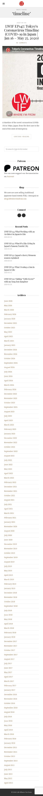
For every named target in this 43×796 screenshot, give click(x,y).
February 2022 (10, 482)
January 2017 (9, 690)
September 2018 (10, 606)
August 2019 (9, 562)
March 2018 (9, 628)
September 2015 (10, 761)
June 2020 (8, 540)
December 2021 (10, 487)
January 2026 (9, 319)
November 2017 (10, 646)
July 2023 (8, 416)
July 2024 (8, 372)
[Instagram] (24, 215)
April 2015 (8, 783)
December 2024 (10, 349)
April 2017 (8, 677)
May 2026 (8, 305)
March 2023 (9, 425)
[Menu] (3, 3)
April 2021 (8, 509)
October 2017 (9, 650)
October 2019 (9, 553)
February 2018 (10, 632)
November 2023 (10, 398)
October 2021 (9, 495)
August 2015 (9, 765)
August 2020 (9, 531)
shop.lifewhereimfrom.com (15, 199)
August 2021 (9, 500)
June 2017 (8, 668)
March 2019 (9, 579)
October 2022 (9, 447)
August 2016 (9, 712)
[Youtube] (19, 215)
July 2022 (8, 460)
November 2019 (10, 548)
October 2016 (9, 703)
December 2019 (10, 544)
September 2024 (10, 363)
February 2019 (10, 584)
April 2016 (8, 730)
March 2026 (9, 310)
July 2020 (8, 535)
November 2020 (10, 526)
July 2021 (8, 504)
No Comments (21, 42)
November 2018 (10, 597)
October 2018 (9, 601)
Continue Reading (21, 136)
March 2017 (9, 681)
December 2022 (10, 438)
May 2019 (8, 570)
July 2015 (8, 769)
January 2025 (9, 345)
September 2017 (10, 654)
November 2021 (10, 491)
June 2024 (8, 376)
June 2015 (8, 774)
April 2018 (8, 624)
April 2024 (8, 380)
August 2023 (9, 411)
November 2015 (10, 752)
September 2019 (10, 557)
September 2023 (10, 407)
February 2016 (10, 738)
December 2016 (10, 694)
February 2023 (10, 429)
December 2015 (10, 747)
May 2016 (8, 725)
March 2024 (9, 385)
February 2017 (10, 685)
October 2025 (9, 327)
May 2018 (8, 619)
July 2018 (8, 610)
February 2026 (10, 314)
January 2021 (9, 522)
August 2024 (9, 367)
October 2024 (9, 358)
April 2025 (8, 336)
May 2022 (8, 469)
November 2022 (10, 442)
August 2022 (9, 456)
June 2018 (8, 615)
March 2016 (9, 734)
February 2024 (10, 389)
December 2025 (10, 323)
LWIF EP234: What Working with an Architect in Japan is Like (19, 232)
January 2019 (9, 588)
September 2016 (10, 708)
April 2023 (8, 420)
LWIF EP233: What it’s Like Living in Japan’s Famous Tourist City (19, 244)
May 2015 (8, 778)
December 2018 (10, 593)
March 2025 (9, 341)
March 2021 (9, 513)
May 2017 (8, 672)
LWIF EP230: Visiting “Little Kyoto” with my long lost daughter (19, 280)
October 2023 (9, 403)
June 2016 (8, 721)
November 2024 (10, 354)
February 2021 (10, 517)
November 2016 (10, 699)
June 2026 (8, 301)
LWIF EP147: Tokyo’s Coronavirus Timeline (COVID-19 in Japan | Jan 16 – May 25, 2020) (21, 32)
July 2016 (8, 716)
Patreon (10, 176)
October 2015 (9, 756)
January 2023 (9, 433)
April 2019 (8, 575)
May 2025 (8, 332)
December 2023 (10, 394)
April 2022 (8, 473)
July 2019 (8, 566)
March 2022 (9, 478)
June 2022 (8, 464)
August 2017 (9, 659)
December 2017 (10, 641)
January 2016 (9, 743)
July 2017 (8, 663)
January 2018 (9, 637)
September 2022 (10, 451)
